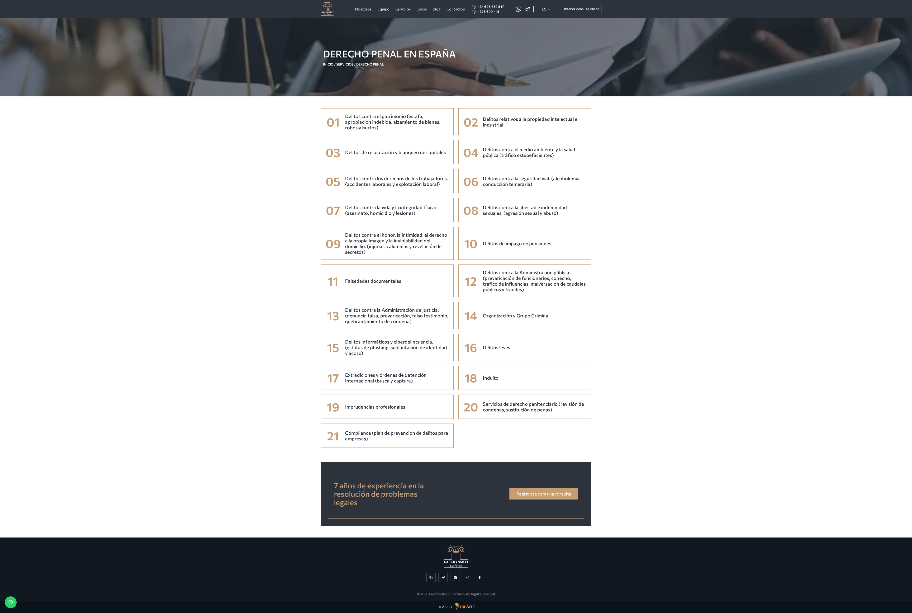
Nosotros (363, 9)
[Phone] (431, 577)
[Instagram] (467, 577)
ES (544, 9)
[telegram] (443, 577)
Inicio (328, 64)
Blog (437, 9)
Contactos (455, 9)
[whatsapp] (455, 577)
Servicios (403, 9)
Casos (422, 9)
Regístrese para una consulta (544, 493)
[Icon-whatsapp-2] (518, 9)
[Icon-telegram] (527, 9)
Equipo (383, 9)
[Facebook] (479, 577)
